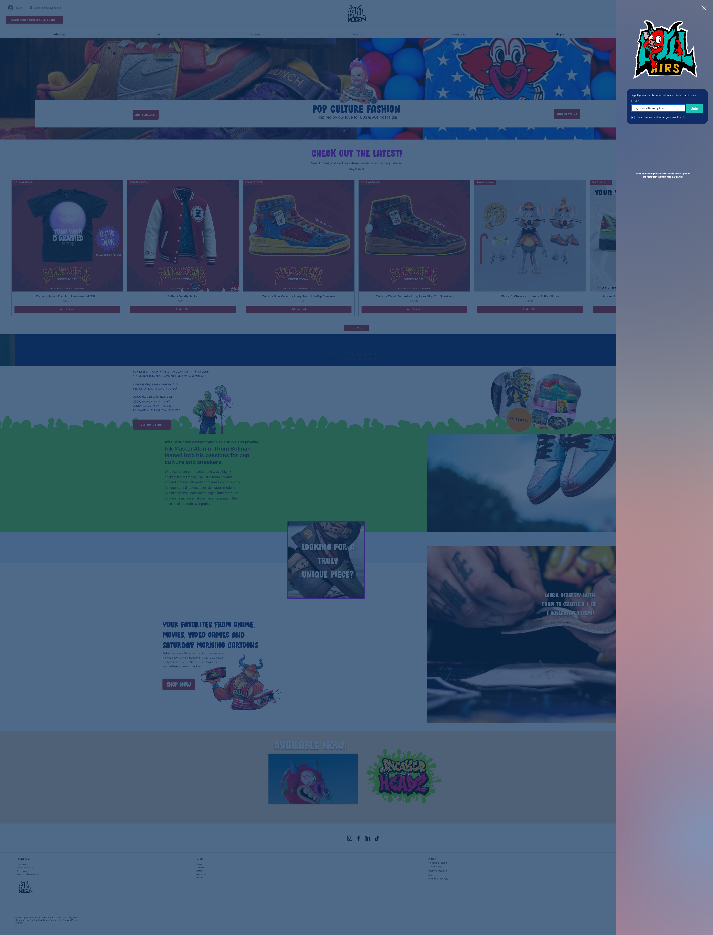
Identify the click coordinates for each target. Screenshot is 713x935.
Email (635, 101)
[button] (703, 8)
